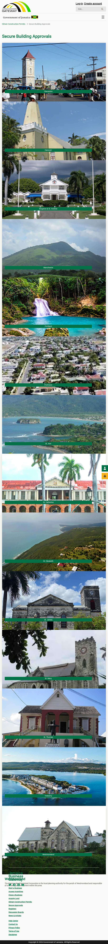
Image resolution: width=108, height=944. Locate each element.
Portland (48, 326)
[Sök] (102, 9)
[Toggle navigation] (103, 17)
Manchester (48, 267)
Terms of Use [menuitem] (14, 931)
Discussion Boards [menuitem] (16, 912)
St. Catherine (48, 502)
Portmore (48, 385)
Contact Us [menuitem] (13, 924)
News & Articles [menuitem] (15, 916)
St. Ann (48, 444)
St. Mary (48, 678)
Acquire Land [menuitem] (14, 898)
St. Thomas (48, 737)
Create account (93, 3)
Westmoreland (48, 854)
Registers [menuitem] (12, 909)
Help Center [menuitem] (13, 921)
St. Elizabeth (48, 561)
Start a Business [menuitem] (15, 888)
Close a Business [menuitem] (15, 895)
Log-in (79, 3)
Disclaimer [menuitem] (13, 935)
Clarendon (48, 91)
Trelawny (48, 796)
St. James (48, 620)
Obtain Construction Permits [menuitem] (20, 902)
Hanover (48, 150)
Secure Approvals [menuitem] (16, 905)
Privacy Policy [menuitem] (14, 928)
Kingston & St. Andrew (48, 209)
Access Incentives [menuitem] (16, 891)
